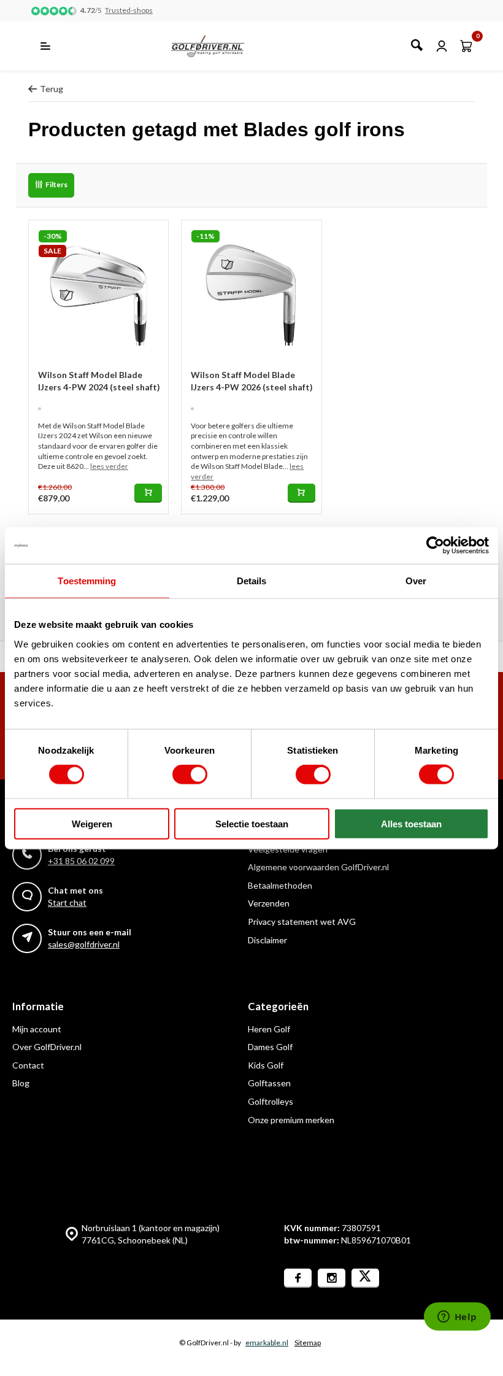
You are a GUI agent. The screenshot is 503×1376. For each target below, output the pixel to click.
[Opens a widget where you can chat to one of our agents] (457, 1317)
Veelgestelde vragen (288, 849)
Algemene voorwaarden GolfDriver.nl (318, 867)
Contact (28, 1065)
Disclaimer (267, 940)
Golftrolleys (270, 1101)
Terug (51, 88)
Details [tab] (252, 581)
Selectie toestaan (251, 823)
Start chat (67, 902)
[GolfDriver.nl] (221, 46)
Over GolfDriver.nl (47, 1047)
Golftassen (269, 1083)
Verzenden (269, 903)
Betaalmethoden (280, 885)
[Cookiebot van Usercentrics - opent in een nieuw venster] (435, 545)
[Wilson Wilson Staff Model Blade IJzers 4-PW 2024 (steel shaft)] (98, 290)
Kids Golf (265, 1065)
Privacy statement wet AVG (302, 921)
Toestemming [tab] (87, 581)
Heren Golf (269, 1029)
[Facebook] (298, 1278)
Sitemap (307, 1342)
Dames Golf (270, 1047)
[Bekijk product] (148, 493)
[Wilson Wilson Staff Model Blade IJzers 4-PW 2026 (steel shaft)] (251, 290)
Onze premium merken (291, 1120)
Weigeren (92, 823)
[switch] (189, 774)
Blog (20, 1083)
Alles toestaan (411, 823)
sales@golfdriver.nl (84, 944)
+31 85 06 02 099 (81, 861)
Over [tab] (415, 581)
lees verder (109, 466)
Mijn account (36, 1029)
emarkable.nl (266, 1342)
